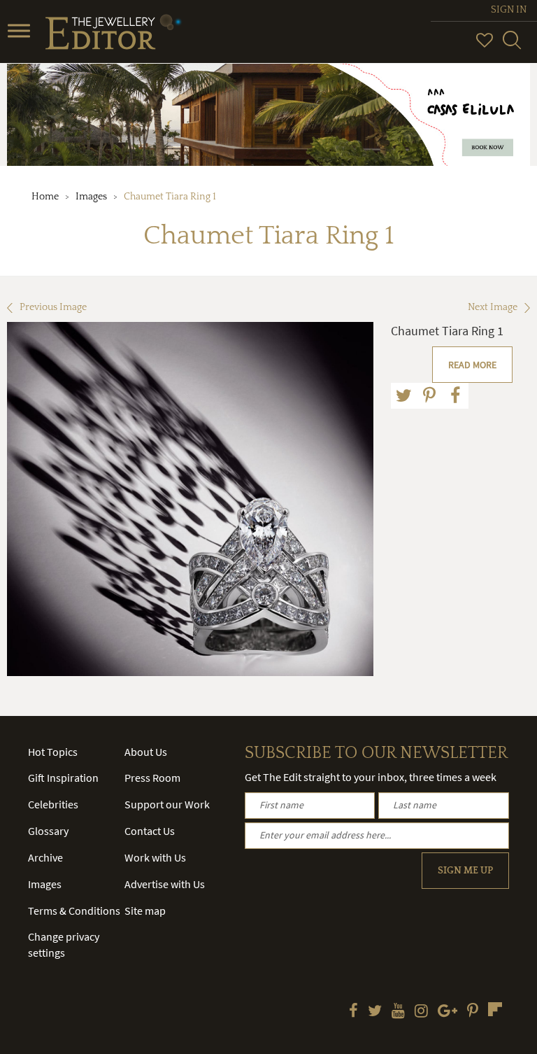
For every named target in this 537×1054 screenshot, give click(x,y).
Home (45, 196)
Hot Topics (53, 752)
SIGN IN (509, 9)
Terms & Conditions (74, 911)
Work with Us (155, 857)
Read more (472, 364)
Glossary (48, 831)
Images (91, 196)
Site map (145, 911)
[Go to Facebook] (353, 1012)
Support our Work (167, 804)
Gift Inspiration (63, 778)
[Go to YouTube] (398, 1012)
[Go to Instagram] (421, 1012)
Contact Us (149, 831)
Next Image (492, 307)
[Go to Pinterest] (472, 1012)
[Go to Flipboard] (495, 1009)
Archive (45, 857)
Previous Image (53, 307)
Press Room (152, 778)
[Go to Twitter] (375, 1012)
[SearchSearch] (512, 46)
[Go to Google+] (447, 1012)
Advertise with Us (164, 884)
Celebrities (53, 804)
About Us (145, 752)
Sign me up (465, 870)
